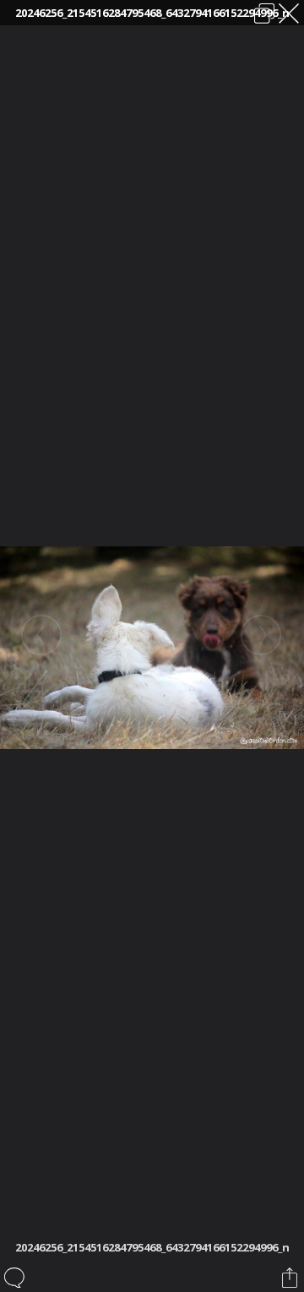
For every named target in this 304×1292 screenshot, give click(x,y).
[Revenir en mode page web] (264, 13)
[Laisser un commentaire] (15, 1277)
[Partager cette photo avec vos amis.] (291, 1277)
